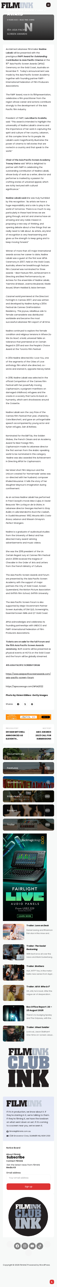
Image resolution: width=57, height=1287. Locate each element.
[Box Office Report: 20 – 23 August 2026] (13, 1013)
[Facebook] (17, 1246)
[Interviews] (28, 796)
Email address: (14, 1172)
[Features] (28, 768)
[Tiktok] (39, 1246)
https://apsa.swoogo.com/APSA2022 (24, 686)
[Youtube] (32, 1246)
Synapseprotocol (11, 1271)
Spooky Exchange (42, 1271)
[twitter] (25, 704)
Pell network (27, 1271)
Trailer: (37, 925)
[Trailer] (28, 825)
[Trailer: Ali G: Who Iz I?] (13, 993)
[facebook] (18, 704)
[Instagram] (24, 1246)
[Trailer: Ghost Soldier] (13, 1034)
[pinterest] (32, 704)
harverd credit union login (34, 1275)
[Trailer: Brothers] (13, 973)
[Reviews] (28, 810)
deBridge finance (11, 1275)
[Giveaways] (28, 782)
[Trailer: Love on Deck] (13, 932)
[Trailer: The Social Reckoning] (13, 952)
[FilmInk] (28, 1103)
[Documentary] (28, 754)
